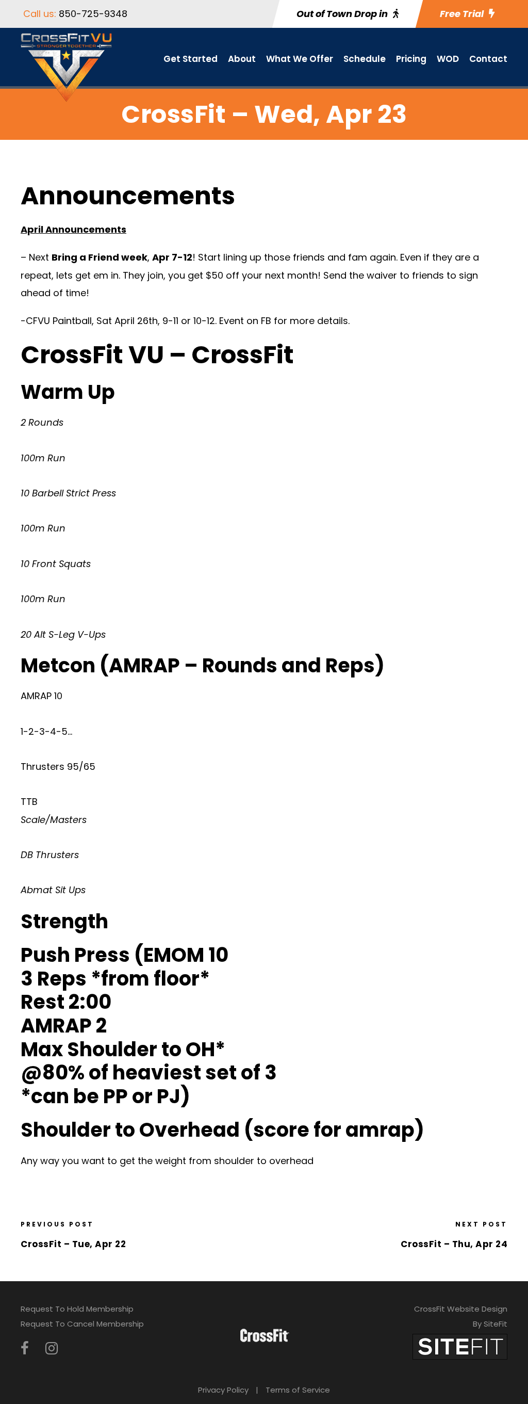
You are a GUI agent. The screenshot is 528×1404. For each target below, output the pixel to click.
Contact (488, 59)
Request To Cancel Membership (82, 1323)
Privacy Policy (223, 1389)
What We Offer (299, 59)
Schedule (364, 59)
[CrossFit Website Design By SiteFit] (459, 1346)
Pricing (411, 59)
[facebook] (25, 1348)
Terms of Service (298, 1389)
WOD (448, 59)
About (242, 59)
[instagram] (51, 1348)
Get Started (190, 59)
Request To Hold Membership (77, 1308)
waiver (382, 275)
